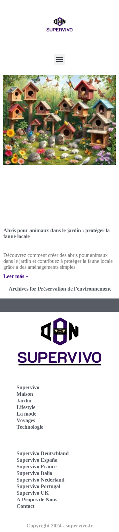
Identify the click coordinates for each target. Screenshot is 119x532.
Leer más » (15, 276)
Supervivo (28, 387)
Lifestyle (26, 407)
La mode (26, 414)
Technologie (30, 427)
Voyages (26, 420)
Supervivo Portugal (38, 486)
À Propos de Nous (37, 499)
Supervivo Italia (34, 473)
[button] (59, 59)
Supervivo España (37, 460)
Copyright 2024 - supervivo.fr (59, 525)
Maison (25, 394)
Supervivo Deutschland (43, 453)
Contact (25, 506)
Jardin (24, 400)
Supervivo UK (33, 493)
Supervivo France (37, 466)
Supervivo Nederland (40, 480)
